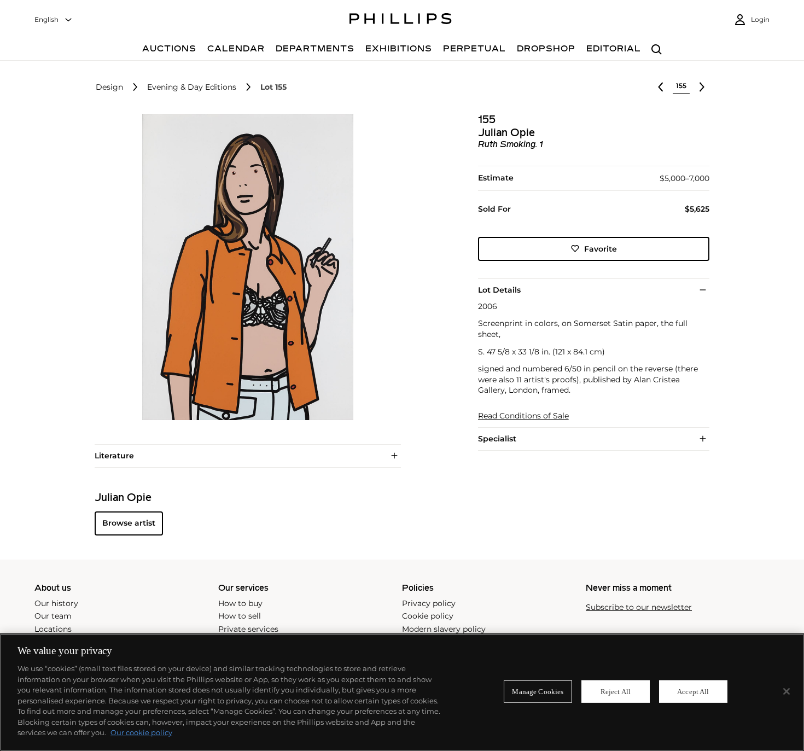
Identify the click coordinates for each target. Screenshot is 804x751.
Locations (53, 629)
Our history (56, 603)
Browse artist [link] (128, 523)
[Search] (656, 50)
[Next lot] (701, 87)
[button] (244, 267)
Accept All (693, 691)
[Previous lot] (660, 87)
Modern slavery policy (444, 629)
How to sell (239, 616)
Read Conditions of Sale (523, 416)
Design (109, 87)
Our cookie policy (141, 732)
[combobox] (53, 20)
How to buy (240, 603)
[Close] (786, 691)
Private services (248, 629)
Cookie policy (427, 616)
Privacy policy (429, 603)
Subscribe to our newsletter (639, 607)
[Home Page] (400, 20)
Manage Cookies (537, 691)
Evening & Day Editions (191, 87)
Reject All (616, 691)
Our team (53, 616)
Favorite (600, 248)
